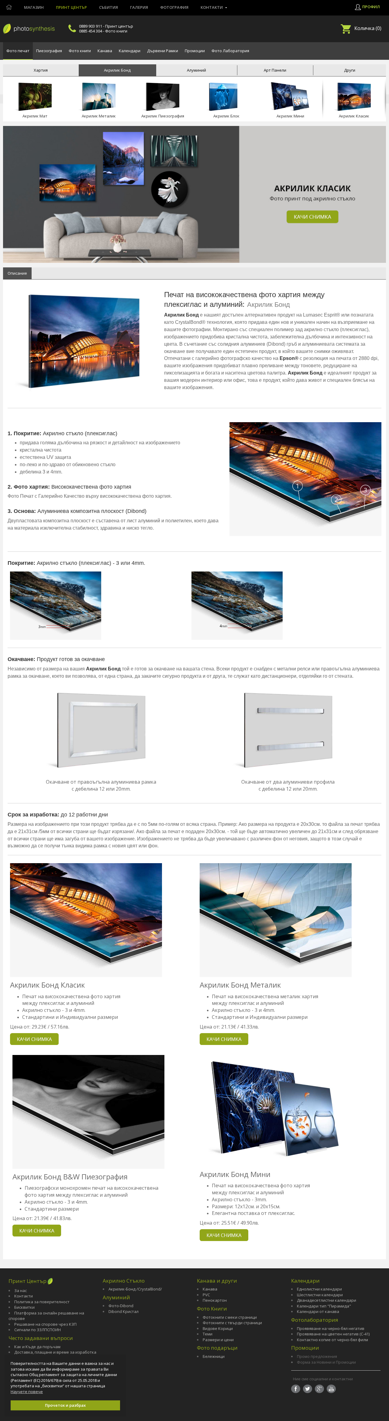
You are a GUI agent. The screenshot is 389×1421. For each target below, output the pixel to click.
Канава (105, 50)
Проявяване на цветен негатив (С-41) (333, 1334)
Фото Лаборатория (230, 50)
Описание (17, 273)
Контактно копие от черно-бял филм (332, 1339)
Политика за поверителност (42, 1301)
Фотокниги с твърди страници (232, 1322)
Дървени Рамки (162, 50)
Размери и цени (218, 1339)
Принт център (71, 7)
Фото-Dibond (120, 1305)
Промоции (195, 50)
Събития (108, 7)
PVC (206, 1294)
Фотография (174, 7)
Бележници (214, 1356)
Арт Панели (275, 70)
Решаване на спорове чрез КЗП (45, 1324)
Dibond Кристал (123, 1311)
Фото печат (17, 50)
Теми (207, 1334)
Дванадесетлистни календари (326, 1300)
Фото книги (80, 50)
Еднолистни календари (319, 1289)
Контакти (23, 1296)
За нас (20, 1290)
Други (349, 70)
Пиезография (49, 50)
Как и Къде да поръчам (37, 1346)
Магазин (34, 7)
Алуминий (196, 70)
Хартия (41, 70)
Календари (129, 50)
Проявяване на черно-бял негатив (330, 1328)
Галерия (139, 7)
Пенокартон (215, 1300)
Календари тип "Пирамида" (324, 1306)
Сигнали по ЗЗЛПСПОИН (37, 1329)
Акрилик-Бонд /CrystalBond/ (135, 1289)
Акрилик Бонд (117, 70)
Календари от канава (318, 1311)
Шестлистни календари (320, 1294)
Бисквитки (24, 1307)
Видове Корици (218, 1328)
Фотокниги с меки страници (230, 1317)
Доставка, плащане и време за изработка (55, 1352)
